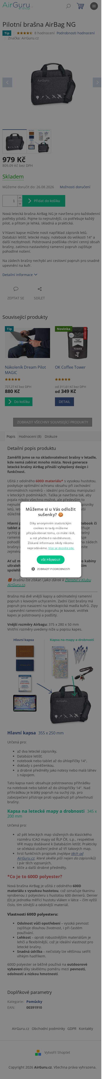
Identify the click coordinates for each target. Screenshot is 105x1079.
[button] (50, 568)
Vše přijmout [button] (51, 560)
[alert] (50, 539)
